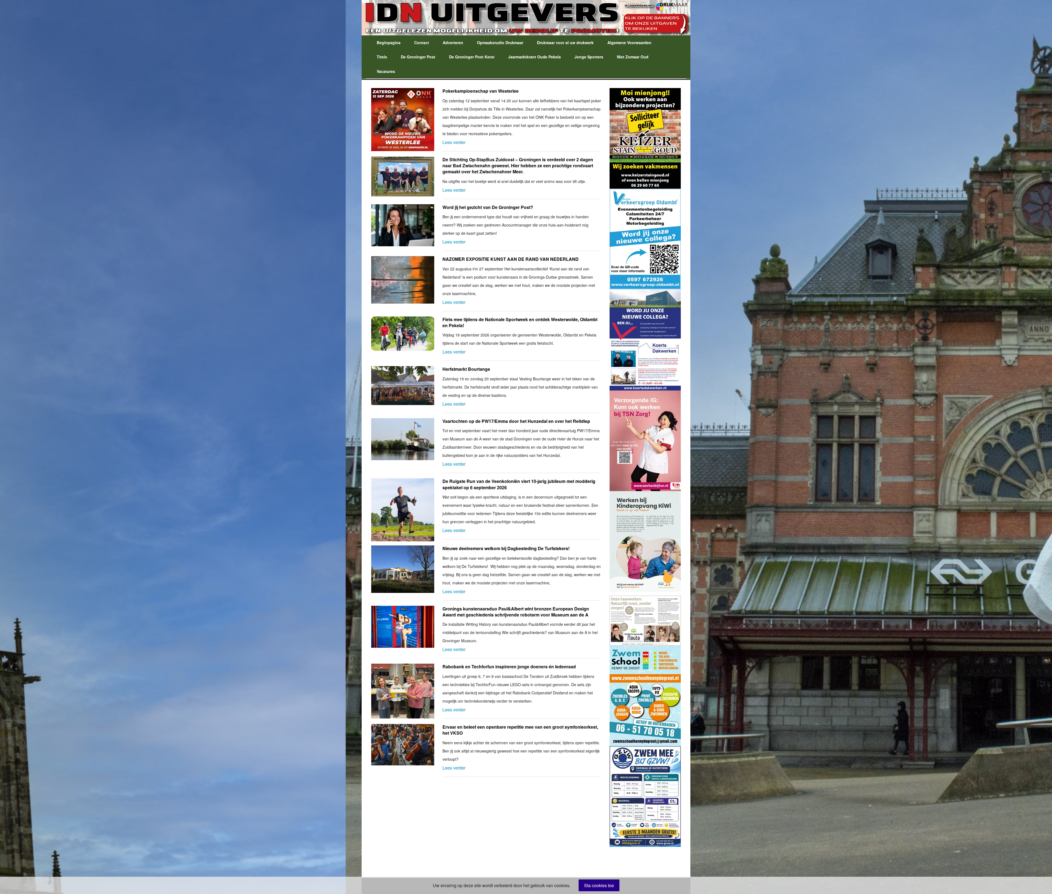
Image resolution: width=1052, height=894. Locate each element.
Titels (382, 57)
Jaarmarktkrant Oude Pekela (534, 57)
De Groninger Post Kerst (471, 57)
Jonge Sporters (588, 57)
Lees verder (453, 142)
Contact (421, 42)
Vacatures (386, 71)
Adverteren (453, 42)
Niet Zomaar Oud (632, 57)
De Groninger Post (418, 57)
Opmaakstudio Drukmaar (500, 42)
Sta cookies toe (599, 885)
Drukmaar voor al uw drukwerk (565, 42)
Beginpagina (389, 42)
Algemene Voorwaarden (629, 42)
